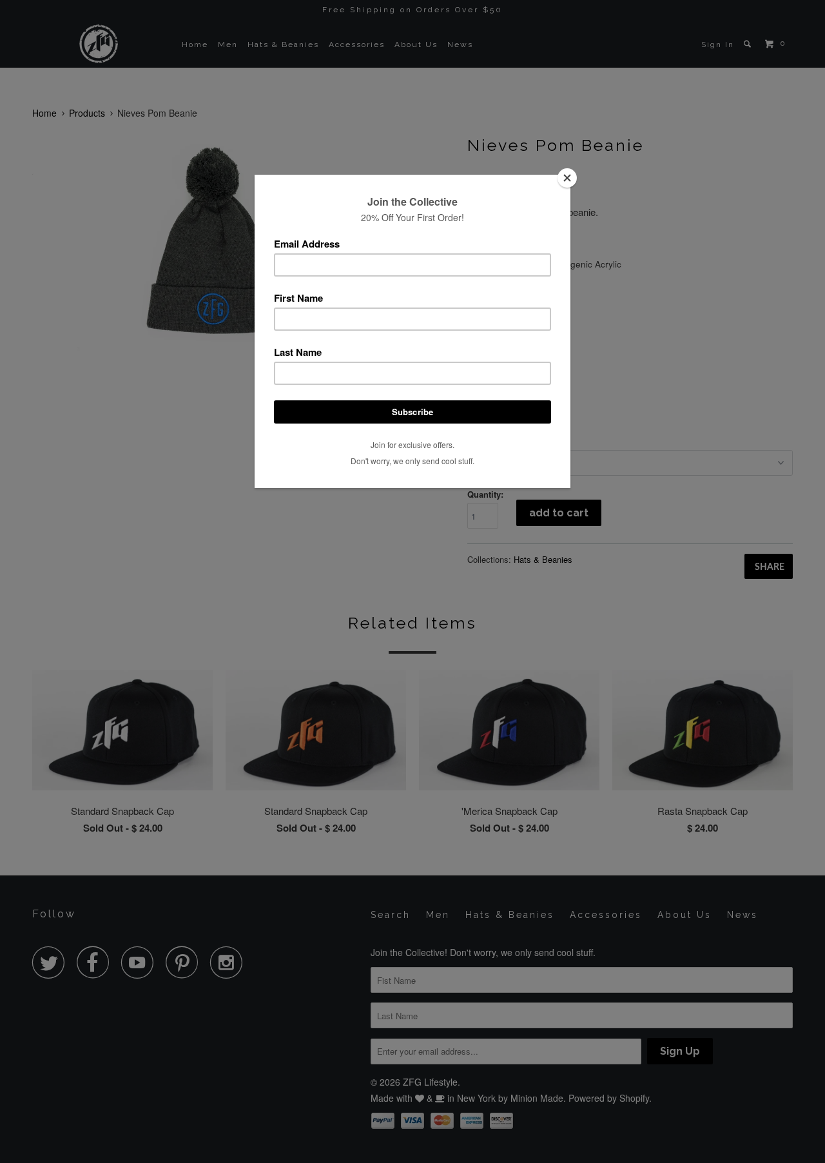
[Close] (567, 178)
